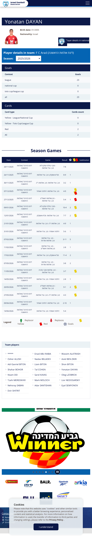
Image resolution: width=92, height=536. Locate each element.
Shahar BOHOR (15, 369)
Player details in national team (73, 41)
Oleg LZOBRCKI (69, 374)
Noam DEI (13, 374)
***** (10, 353)
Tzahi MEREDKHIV (17, 380)
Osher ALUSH (14, 359)
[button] (87, 3)
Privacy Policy (56, 519)
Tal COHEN (40, 369)
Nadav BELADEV (43, 359)
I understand (46, 527)
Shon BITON (67, 364)
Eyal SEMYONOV (69, 385)
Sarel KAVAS (41, 374)
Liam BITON (40, 364)
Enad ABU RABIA (43, 353)
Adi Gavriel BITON (17, 364)
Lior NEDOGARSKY (70, 380)
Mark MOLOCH (42, 380)
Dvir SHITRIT (14, 390)
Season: (8, 58)
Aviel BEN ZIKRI (69, 359)
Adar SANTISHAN (43, 385)
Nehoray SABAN (16, 385)
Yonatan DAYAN (69, 369)
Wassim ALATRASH (70, 353)
